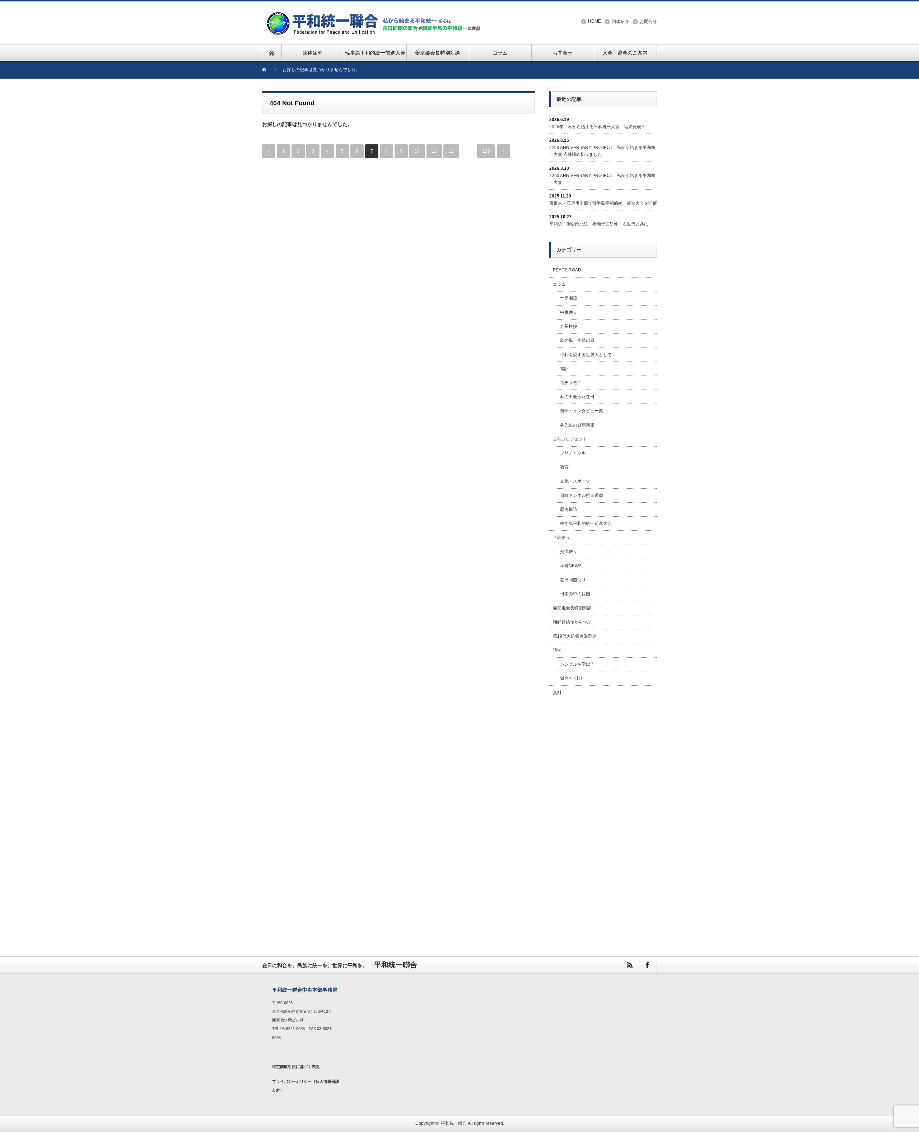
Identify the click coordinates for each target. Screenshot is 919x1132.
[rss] (630, 965)
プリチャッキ (573, 453)
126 (486, 151)
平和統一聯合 (454, 1123)
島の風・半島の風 (577, 340)
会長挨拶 (568, 326)
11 (434, 151)
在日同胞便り (573, 579)
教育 (564, 467)
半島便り (561, 537)
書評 (564, 368)
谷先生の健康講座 (577, 425)
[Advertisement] (603, 818)
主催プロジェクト (570, 439)
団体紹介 (620, 21)
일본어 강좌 (571, 678)
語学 (557, 650)
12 (451, 151)
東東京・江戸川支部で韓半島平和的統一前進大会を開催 (603, 203)
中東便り (568, 312)
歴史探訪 (568, 509)
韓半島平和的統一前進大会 (586, 523)
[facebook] (647, 965)
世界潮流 (568, 298)
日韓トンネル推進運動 (581, 495)
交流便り (568, 551)
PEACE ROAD (567, 269)
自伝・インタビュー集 (581, 410)
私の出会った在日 (577, 396)
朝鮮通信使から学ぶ (572, 622)
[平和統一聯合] (374, 15)
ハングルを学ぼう (577, 664)
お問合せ (648, 21)
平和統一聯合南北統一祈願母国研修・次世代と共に (598, 224)
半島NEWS (571, 565)
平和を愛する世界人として (586, 354)
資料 (557, 692)
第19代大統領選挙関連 (575, 636)
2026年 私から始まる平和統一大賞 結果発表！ (597, 126)
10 (417, 151)
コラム (559, 284)
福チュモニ (571, 382)
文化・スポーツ (575, 481)
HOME (594, 21)
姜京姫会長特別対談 (572, 607)
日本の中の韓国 (575, 593)
